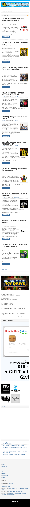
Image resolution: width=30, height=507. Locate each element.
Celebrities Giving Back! (7, 468)
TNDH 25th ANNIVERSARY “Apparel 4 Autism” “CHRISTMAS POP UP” (14, 143)
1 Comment (16, 45)
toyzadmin (4, 21)
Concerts (4, 469)
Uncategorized (5, 475)
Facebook (3, 406)
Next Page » (4, 269)
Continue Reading (6, 36)
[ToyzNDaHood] (15, 6)
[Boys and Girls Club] (15, 393)
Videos (3, 477)
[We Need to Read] (5, 403)
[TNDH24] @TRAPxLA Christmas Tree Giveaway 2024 (15, 43)
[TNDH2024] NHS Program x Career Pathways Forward (14, 118)
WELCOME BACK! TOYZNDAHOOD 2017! (16, 491)
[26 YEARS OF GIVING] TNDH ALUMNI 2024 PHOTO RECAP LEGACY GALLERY (13, 94)
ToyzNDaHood (15, 501)
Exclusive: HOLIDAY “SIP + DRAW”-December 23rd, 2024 (14, 221)
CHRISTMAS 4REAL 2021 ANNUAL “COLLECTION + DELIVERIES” (14, 195)
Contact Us (11, 483)
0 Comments (16, 21)
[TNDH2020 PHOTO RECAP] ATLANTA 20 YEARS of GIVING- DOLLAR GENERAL (14, 245)
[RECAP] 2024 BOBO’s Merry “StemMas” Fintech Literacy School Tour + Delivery (15, 68)
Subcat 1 (4, 473)
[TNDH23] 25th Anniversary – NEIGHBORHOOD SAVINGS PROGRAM (14, 170)
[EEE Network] (5, 393)
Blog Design (4, 466)
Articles (3, 464)
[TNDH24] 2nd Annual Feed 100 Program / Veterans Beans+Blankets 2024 (13, 19)
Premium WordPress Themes (22, 504)
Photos (3, 471)
